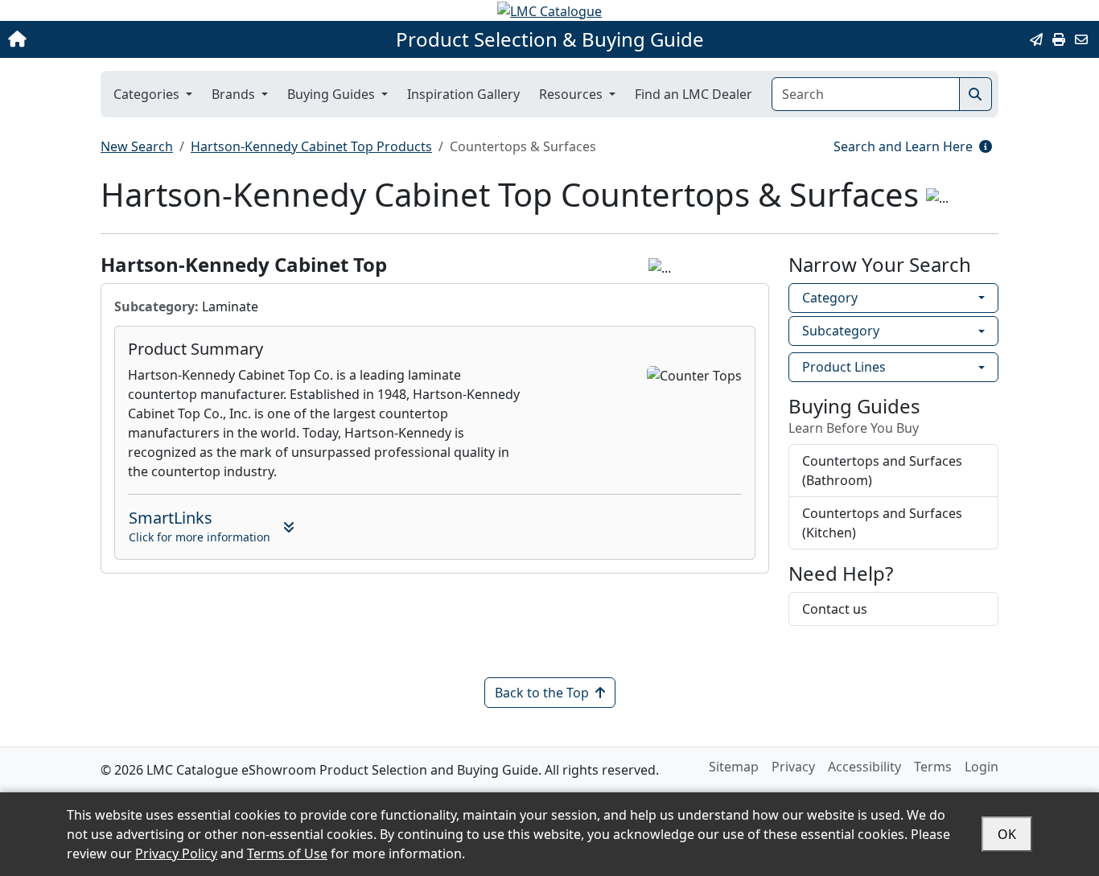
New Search (137, 146)
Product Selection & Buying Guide (550, 39)
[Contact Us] (1081, 39)
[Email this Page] (1036, 39)
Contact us (834, 609)
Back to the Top (542, 692)
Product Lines (844, 367)
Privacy (793, 766)
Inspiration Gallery (463, 94)
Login (981, 766)
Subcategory (840, 330)
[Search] (975, 94)
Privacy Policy (176, 853)
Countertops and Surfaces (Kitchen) (882, 522)
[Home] (114, 39)
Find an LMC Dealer (693, 94)
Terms (933, 766)
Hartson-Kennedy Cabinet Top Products (311, 146)
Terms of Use (287, 853)
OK (1007, 834)
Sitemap (734, 766)
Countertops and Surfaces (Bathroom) (882, 470)
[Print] (1058, 39)
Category (830, 297)
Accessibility (864, 766)
